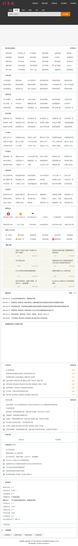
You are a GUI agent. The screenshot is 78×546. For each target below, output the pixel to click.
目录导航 (8, 75)
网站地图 (45, 541)
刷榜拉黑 (73, 365)
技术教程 (58, 439)
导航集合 (7, 535)
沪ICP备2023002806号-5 (42, 543)
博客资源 (8, 94)
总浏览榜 (8, 365)
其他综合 (8, 189)
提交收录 (27, 541)
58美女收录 (28, 535)
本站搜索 (65, 14)
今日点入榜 (8, 400)
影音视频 (8, 113)
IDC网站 (7, 132)
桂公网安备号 (32, 543)
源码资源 (21, 439)
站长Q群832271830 (53, 541)
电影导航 (38, 535)
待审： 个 (72, 293)
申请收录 (73, 48)
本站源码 (21, 541)
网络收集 (8, 170)
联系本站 (39, 541)
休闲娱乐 (8, 151)
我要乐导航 (18, 535)
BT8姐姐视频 (15, 497)
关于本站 (33, 541)
